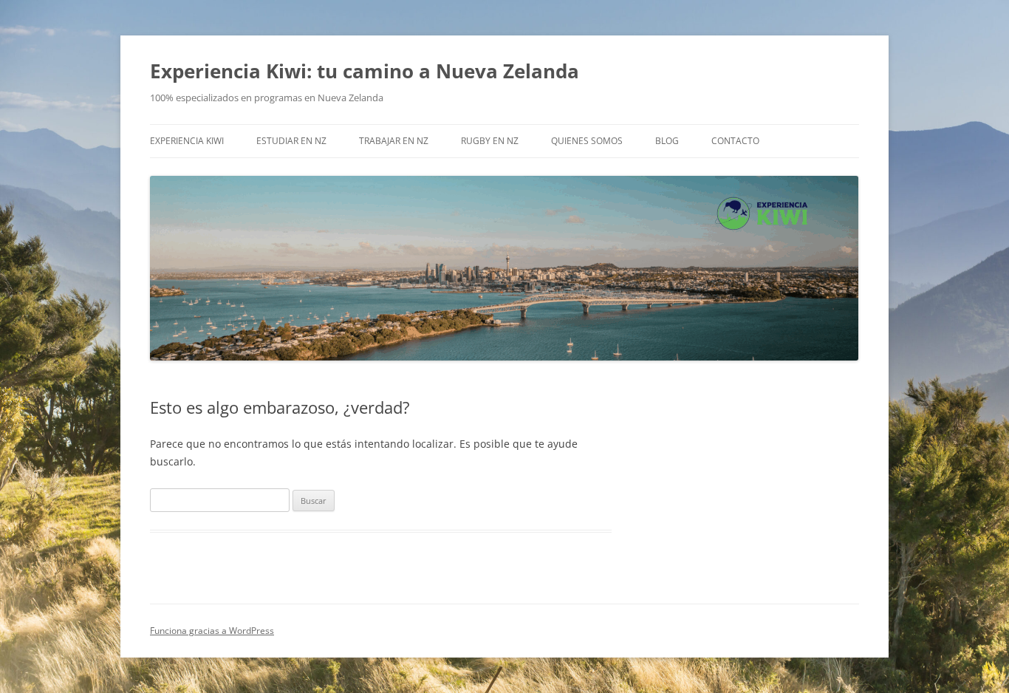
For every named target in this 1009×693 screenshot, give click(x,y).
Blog (667, 140)
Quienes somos (587, 140)
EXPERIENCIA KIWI (187, 140)
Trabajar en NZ (393, 140)
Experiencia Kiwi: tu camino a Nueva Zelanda (364, 71)
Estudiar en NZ (291, 140)
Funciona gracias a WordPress (212, 630)
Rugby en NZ (490, 140)
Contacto (735, 140)
